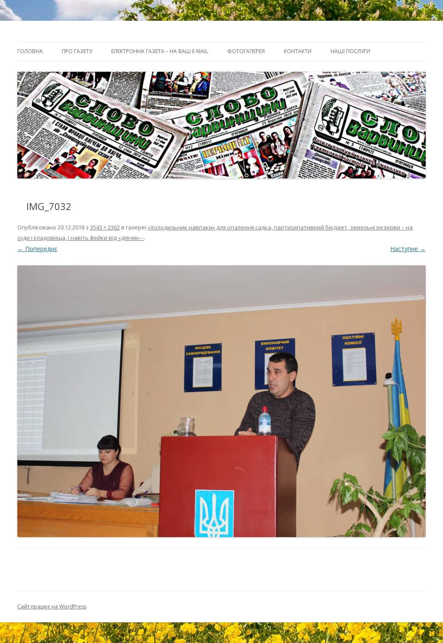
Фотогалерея (246, 51)
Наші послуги (350, 51)
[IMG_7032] (221, 401)
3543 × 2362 (105, 227)
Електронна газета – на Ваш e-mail (159, 51)
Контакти (297, 51)
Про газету (77, 51)
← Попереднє (37, 249)
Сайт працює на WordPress (52, 606)
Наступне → (408, 249)
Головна (30, 51)
